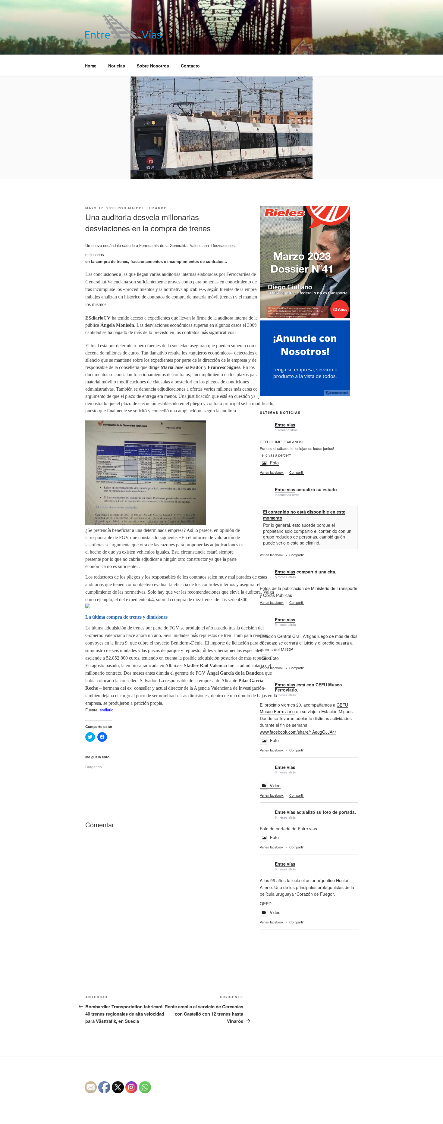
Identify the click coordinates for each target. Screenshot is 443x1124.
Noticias (116, 66)
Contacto (190, 66)
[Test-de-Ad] (305, 394)
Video (275, 785)
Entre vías (285, 425)
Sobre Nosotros (153, 66)
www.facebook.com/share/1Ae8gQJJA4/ (298, 732)
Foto (274, 463)
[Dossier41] (305, 317)
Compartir (296, 472)
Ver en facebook (272, 472)
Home (90, 66)
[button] (123, 26)
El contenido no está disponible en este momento (304, 515)
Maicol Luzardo (147, 208)
